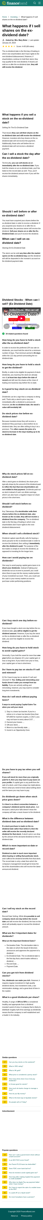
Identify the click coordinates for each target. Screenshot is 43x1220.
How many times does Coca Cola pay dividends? (22, 1079)
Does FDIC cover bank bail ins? (20, 1168)
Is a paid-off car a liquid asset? (19, 1193)
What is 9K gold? (15, 1070)
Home (4, 17)
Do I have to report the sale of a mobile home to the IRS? (25, 1188)
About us (14, 1216)
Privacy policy (26, 1216)
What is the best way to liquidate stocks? (23, 1098)
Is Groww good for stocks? (18, 1084)
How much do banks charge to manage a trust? (23, 1089)
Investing (14, 17)
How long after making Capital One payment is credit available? (24, 1177)
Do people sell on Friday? (18, 1102)
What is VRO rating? (16, 1066)
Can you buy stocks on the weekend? (22, 1062)
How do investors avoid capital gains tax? (23, 1173)
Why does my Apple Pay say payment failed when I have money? (24, 1183)
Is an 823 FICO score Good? (19, 1160)
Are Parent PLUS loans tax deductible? (22, 1164)
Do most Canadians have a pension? (22, 1197)
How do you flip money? (17, 1093)
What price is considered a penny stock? (23, 1074)
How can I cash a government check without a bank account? (24, 1155)
